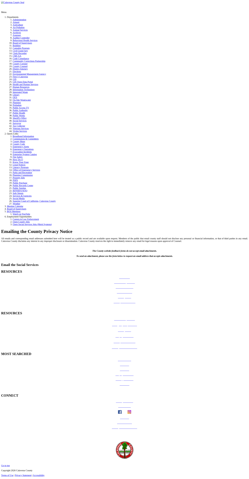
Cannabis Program (21, 48)
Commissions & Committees (26, 139)
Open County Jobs (21, 222)
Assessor (17, 35)
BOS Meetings (13, 211)
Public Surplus (19, 188)
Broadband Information (23, 136)
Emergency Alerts (21, 146)
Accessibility (39, 475)
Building (17, 45)
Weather (16, 203)
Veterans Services (21, 128)
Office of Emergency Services (26, 170)
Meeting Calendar (15, 206)
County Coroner (20, 63)
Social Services (20, 120)
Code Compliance (21, 58)
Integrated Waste (20, 92)
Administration (19, 19)
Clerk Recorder (20, 53)
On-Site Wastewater (22, 100)
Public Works (19, 115)
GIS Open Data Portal (23, 82)
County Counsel (20, 66)
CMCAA (17, 56)
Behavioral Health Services (25, 40)
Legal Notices (19, 165)
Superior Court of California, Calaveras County (34, 201)
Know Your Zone (21, 162)
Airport (16, 22)
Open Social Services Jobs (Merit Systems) (32, 224)
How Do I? (18, 159)
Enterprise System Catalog (25, 154)
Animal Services (20, 30)
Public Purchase (20, 183)
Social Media (19, 198)
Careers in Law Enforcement (26, 219)
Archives (17, 32)
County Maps (19, 141)
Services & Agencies (22, 196)
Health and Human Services (25, 84)
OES (15, 97)
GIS (14, 79)
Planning (17, 102)
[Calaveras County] (12, 2)
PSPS (15, 180)
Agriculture (18, 25)
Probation (17, 105)
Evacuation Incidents (22, 152)
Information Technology (24, 89)
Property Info (19, 178)
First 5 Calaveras (20, 76)
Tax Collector (19, 126)
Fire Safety (18, 157)
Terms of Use (7, 475)
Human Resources (21, 87)
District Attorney (20, 69)
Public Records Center (23, 185)
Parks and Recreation (22, 172)
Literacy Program (21, 167)
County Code (19, 144)
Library (16, 95)
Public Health (19, 113)
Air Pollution (18, 27)
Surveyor (17, 123)
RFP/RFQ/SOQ (20, 190)
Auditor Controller (21, 38)
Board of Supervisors (22, 43)
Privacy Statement (23, 475)
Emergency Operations (23, 149)
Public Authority (20, 110)
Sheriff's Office (20, 118)
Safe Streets (18, 193)
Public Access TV (21, 108)
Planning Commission (23, 175)
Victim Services (20, 131)
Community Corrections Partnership (29, 61)
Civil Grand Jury (20, 51)
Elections (17, 71)
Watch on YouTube (21, 214)
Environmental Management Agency (29, 74)
